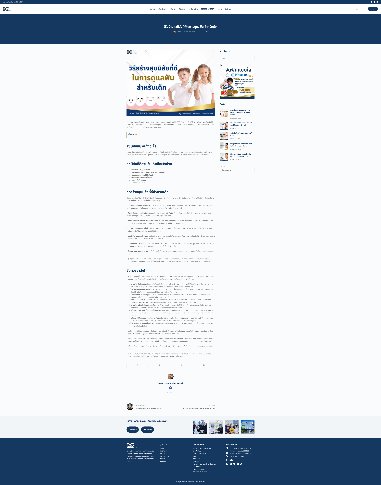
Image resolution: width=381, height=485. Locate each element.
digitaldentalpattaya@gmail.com (241, 454)
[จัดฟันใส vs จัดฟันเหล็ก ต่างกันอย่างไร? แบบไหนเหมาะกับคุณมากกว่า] (224, 113)
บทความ (219, 9)
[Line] (374, 2)
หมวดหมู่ (222, 166)
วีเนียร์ (195, 456)
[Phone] (377, 2)
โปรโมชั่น (182, 9)
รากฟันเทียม (197, 451)
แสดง (135, 135)
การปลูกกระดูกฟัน (199, 469)
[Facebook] (371, 2)
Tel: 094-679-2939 (237, 456)
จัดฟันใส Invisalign (199, 454)
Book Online (132, 429)
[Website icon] (170, 387)
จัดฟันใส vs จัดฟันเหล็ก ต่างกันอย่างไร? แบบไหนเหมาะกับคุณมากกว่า (240, 112)
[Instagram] (231, 464)
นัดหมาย (373, 9)
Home (162, 448)
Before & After (207, 9)
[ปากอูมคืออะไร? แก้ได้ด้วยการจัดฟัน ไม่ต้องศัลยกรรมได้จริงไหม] (224, 146)
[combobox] (235, 58)
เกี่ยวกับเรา (162, 9)
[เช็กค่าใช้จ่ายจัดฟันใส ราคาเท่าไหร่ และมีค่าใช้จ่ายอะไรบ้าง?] (224, 126)
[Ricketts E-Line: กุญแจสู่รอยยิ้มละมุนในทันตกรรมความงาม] (224, 157)
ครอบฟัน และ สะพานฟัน (200, 472)
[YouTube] (238, 464)
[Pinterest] (182, 365)
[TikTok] (241, 464)
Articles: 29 (170, 392)
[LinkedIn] (204, 365)
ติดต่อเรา (228, 9)
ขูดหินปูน (196, 461)
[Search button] (252, 58)
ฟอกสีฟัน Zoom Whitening (202, 448)
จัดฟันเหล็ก (196, 459)
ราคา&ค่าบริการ (193, 9)
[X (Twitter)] (160, 365)
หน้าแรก (153, 9)
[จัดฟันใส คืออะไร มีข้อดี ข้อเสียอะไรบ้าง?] (224, 136)
